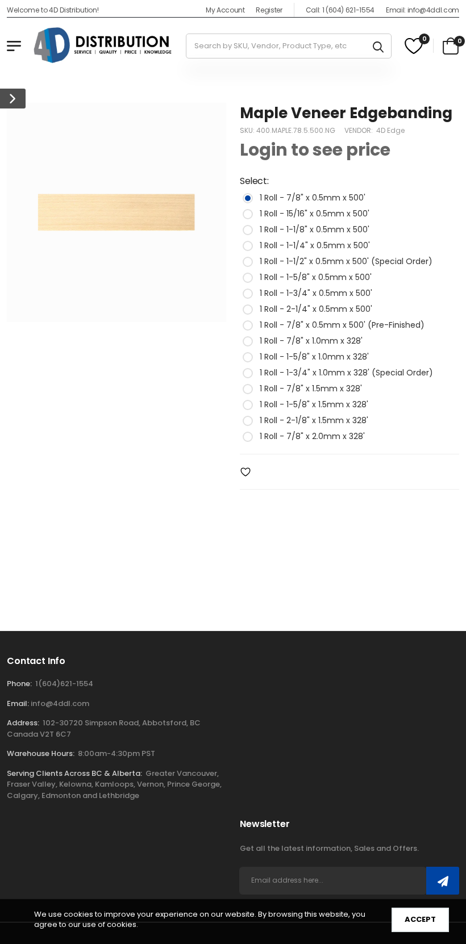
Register (269, 10)
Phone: (19, 683)
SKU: (248, 131)
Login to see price (315, 150)
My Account (225, 10)
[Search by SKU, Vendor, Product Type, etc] (378, 46)
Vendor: (359, 131)
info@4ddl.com (60, 703)
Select (254, 181)
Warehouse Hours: (40, 753)
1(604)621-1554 (64, 683)
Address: (23, 722)
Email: (18, 703)
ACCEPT (420, 919)
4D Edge (390, 131)
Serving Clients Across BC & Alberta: (74, 773)
